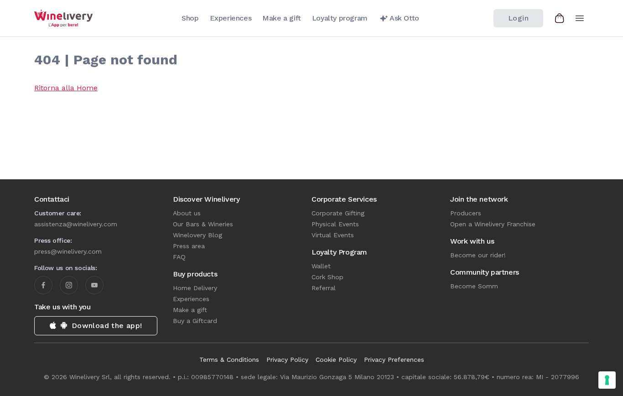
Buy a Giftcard (195, 320)
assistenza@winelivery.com (75, 224)
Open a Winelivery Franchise (492, 224)
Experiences (191, 298)
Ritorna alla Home (66, 87)
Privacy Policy (287, 359)
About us (187, 213)
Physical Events (335, 224)
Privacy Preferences (394, 359)
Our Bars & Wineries (203, 224)
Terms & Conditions (229, 359)
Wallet (321, 266)
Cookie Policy (336, 359)
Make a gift (190, 309)
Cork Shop (327, 277)
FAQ (179, 257)
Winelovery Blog (197, 235)
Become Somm (474, 286)
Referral (324, 288)
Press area (189, 246)
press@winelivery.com (68, 251)
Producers (465, 213)
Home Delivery (195, 288)
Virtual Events (333, 235)
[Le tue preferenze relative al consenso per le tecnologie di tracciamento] (607, 380)
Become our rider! (478, 255)
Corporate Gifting (338, 213)
